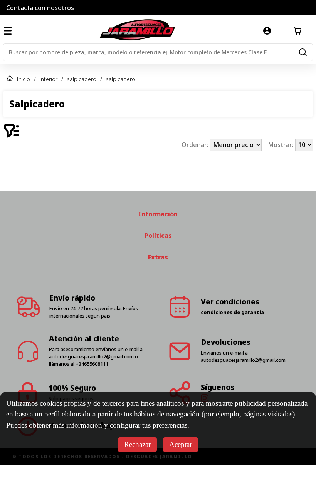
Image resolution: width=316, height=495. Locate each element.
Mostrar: (281, 144)
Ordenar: (196, 144)
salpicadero (81, 79)
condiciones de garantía (232, 342)
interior (48, 79)
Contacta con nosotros (40, 7)
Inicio (23, 79)
